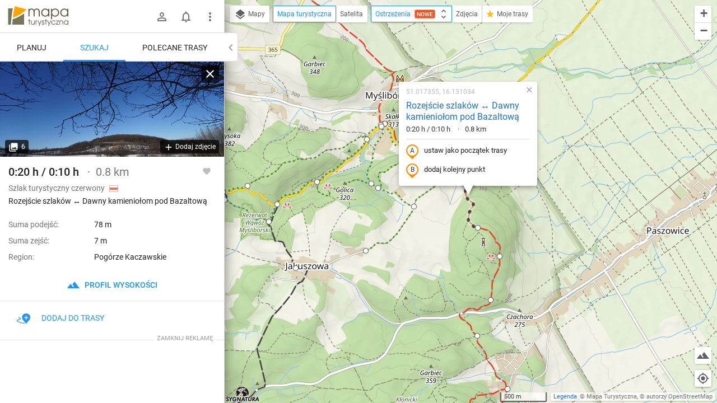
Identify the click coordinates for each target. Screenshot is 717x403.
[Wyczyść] (210, 74)
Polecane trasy (174, 47)
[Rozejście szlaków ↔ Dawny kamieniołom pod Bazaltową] (112, 109)
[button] (277, 204)
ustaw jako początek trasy (465, 150)
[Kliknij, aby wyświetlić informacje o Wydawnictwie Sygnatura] (243, 394)
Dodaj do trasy (72, 317)
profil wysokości (120, 284)
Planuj (31, 47)
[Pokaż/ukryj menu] (210, 17)
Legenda (565, 396)
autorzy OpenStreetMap (679, 396)
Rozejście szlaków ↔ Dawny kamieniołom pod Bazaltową (462, 111)
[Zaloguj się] (162, 17)
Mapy (255, 14)
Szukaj (94, 47)
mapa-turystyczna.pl (38, 16)
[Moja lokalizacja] (703, 378)
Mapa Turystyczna (611, 396)
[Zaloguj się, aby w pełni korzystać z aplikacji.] (207, 170)
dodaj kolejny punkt (454, 169)
